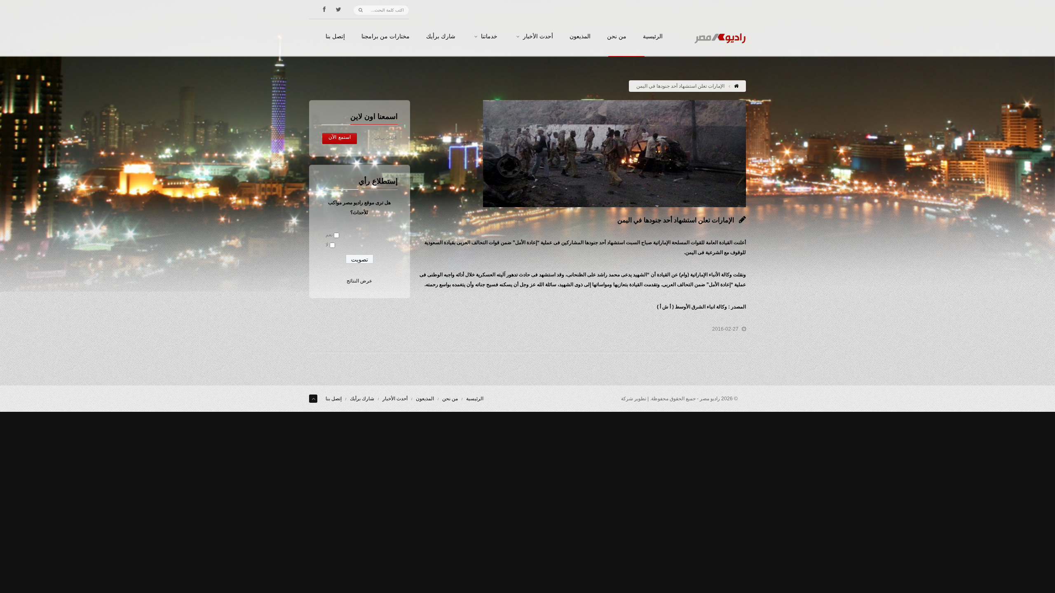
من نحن (616, 37)
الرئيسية (653, 37)
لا (327, 244)
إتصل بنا (335, 37)
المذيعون (580, 37)
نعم (329, 235)
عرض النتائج (359, 281)
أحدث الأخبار (538, 37)
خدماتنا (489, 37)
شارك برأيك (440, 37)
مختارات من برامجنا (385, 37)
